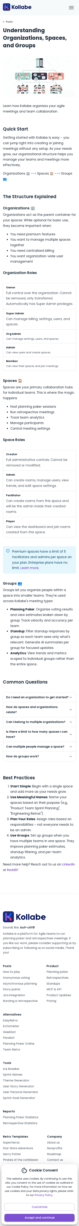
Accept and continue (40, 1218)
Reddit (12, 870)
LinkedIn (68, 864)
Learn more (29, 568)
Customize (39, 1207)
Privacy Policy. (44, 1195)
